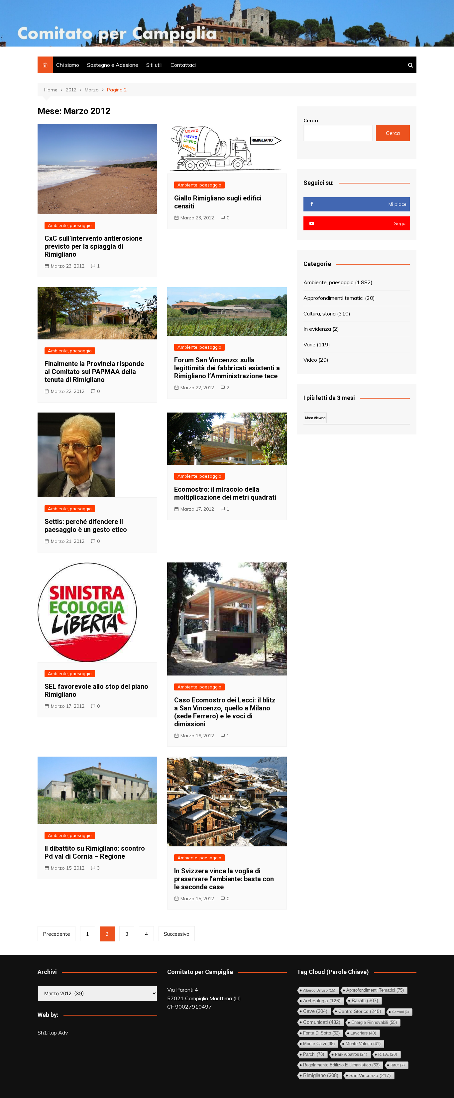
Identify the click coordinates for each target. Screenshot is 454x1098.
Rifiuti (398, 1065)
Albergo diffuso (319, 990)
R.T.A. (387, 1054)
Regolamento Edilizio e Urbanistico (341, 1064)
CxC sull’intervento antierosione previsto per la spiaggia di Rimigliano (93, 246)
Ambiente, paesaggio (70, 225)
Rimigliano (320, 1075)
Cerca (310, 120)
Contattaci (183, 64)
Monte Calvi (319, 1043)
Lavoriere (363, 1033)
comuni (400, 1012)
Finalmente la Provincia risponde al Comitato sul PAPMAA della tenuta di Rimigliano (94, 372)
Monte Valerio (363, 1043)
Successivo (176, 934)
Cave (315, 1011)
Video (310, 359)
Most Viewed (315, 418)
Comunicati (321, 1022)
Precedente (56, 934)
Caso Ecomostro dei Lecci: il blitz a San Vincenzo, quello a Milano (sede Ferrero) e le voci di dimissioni (225, 712)
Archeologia (322, 1000)
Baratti (365, 1000)
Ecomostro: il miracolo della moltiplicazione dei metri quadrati (225, 493)
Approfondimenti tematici (333, 298)
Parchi (313, 1054)
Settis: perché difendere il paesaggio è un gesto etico (86, 526)
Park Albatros (351, 1054)
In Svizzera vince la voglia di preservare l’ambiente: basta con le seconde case (224, 879)
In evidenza (317, 328)
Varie (309, 344)
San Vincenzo (370, 1075)
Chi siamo (67, 64)
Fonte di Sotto (321, 1033)
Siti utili (154, 64)
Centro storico (359, 1011)
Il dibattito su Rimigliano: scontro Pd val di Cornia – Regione (95, 852)
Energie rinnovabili (374, 1022)
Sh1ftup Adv (53, 1032)
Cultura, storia (319, 313)
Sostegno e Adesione (112, 64)
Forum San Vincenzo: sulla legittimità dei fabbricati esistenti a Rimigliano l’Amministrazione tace (227, 368)
